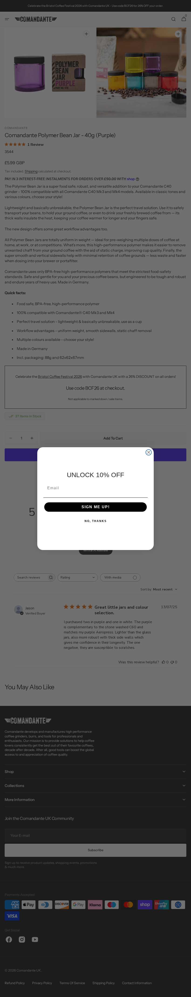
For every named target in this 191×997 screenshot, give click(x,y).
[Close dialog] (148, 452)
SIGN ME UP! (96, 507)
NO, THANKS (96, 521)
